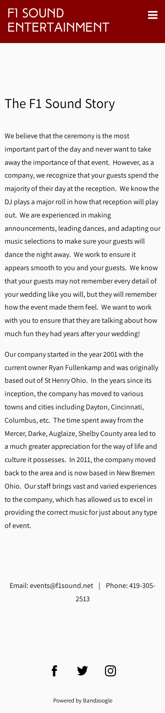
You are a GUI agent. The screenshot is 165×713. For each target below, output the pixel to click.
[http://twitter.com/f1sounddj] (82, 670)
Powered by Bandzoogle (82, 700)
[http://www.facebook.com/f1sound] (54, 670)
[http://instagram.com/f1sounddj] (110, 670)
